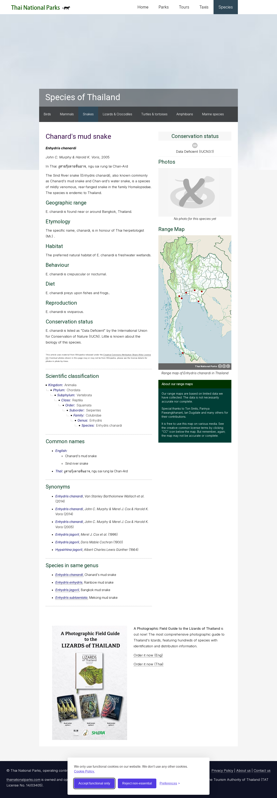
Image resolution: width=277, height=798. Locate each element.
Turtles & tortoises (154, 114)
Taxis (203, 7)
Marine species (213, 114)
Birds (47, 114)
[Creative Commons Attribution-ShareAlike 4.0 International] (224, 366)
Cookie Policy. (84, 771)
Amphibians (184, 114)
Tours (184, 7)
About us (243, 770)
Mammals (67, 114)
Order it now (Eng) (148, 655)
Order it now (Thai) (148, 664)
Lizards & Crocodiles (117, 114)
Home (142, 7)
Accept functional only (94, 783)
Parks (164, 7)
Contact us (262, 770)
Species (226, 7)
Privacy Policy (222, 770)
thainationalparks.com (23, 780)
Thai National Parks (40, 9)
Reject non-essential (137, 783)
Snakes (88, 114)
